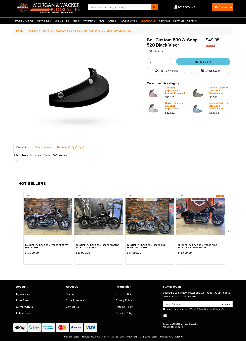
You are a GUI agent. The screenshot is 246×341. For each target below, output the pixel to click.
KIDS (101, 20)
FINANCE (164, 20)
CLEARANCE (148, 20)
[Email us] (165, 316)
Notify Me (204, 61)
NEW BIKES (44, 20)
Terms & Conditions (200, 309)
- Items (222, 7)
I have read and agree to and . (196, 309)
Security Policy (124, 313)
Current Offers (24, 306)
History (70, 294)
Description (22, 147)
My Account (23, 294)
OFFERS (192, 20)
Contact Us (72, 306)
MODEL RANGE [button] (24, 20)
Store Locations (75, 300)
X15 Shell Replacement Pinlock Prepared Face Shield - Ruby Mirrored (175, 93)
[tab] (22, 147)
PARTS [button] (112, 20)
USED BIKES (61, 20)
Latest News (23, 313)
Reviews (62, 147)
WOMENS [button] (89, 20)
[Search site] (154, 7)
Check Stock (212, 70)
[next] (228, 231)
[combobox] (119, 7)
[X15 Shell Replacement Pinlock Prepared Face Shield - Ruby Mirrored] (153, 93)
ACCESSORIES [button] (128, 20)
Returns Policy (124, 306)
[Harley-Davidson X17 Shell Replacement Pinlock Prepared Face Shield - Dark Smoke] (197, 93)
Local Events (23, 300)
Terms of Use (124, 294)
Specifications (43, 147)
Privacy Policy (124, 300)
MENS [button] (76, 20)
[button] (179, 7)
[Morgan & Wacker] (48, 7)
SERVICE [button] (178, 20)
